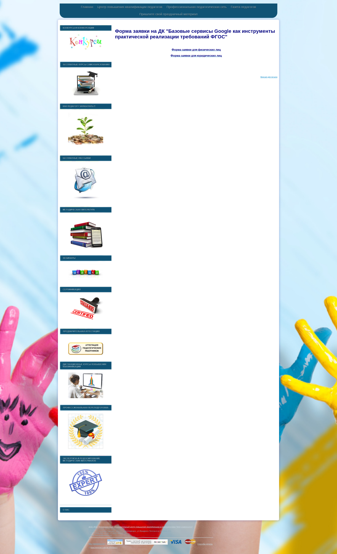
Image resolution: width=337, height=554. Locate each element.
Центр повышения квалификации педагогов (129, 7)
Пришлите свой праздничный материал (168, 14)
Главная (87, 7)
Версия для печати (268, 77)
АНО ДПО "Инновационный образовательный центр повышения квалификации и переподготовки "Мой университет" (141, 527)
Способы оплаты (205, 544)
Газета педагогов (243, 7)
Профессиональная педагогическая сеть (197, 7)
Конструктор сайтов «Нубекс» (104, 547)
